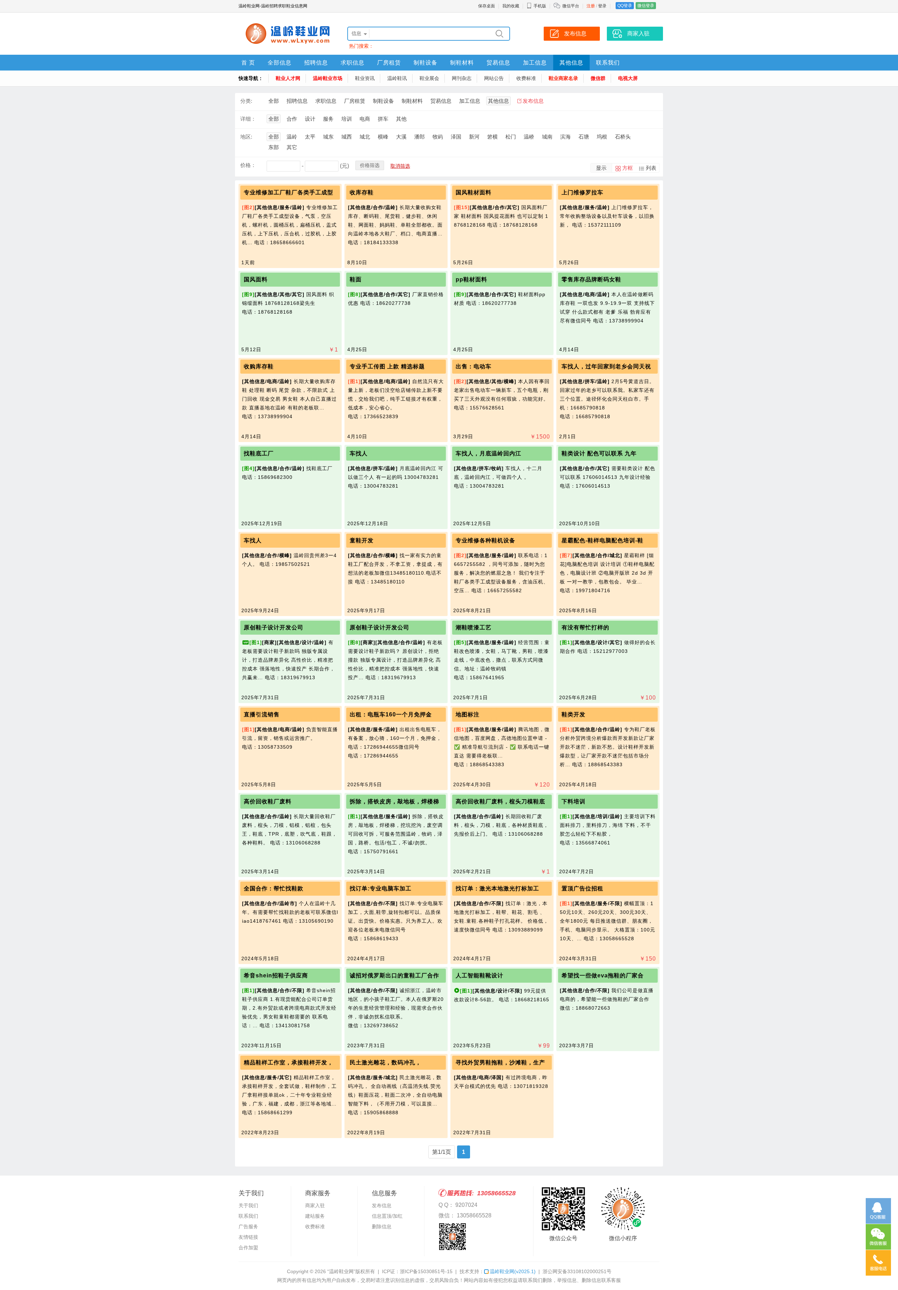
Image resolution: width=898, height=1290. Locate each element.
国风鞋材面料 (473, 192)
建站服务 (315, 1216)
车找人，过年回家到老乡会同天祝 (606, 366)
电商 (365, 119)
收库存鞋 (362, 192)
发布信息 (533, 101)
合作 (292, 119)
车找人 (359, 453)
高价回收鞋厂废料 (267, 801)
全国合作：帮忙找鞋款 (273, 888)
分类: (246, 101)
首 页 (248, 63)
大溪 (401, 137)
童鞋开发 (362, 540)
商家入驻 (315, 1205)
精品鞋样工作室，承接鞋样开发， (288, 1062)
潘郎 (419, 137)
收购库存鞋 (259, 366)
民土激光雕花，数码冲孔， (385, 1062)
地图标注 (468, 714)
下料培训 (573, 801)
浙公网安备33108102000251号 (577, 1271)
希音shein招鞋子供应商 (276, 975)
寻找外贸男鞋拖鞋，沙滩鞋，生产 (500, 1062)
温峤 (529, 137)
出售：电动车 (473, 366)
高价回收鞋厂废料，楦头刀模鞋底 (500, 801)
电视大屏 (628, 78)
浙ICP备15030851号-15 (426, 1271)
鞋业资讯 (365, 78)
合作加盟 (248, 1247)
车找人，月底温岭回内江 (488, 453)
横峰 (383, 137)
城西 (346, 137)
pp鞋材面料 (471, 279)
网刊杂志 (461, 78)
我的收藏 (510, 6)
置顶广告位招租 (582, 888)
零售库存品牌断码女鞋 (591, 279)
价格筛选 (370, 165)
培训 (346, 119)
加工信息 (535, 63)
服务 (328, 119)
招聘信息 (316, 63)
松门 (510, 137)
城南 (547, 137)
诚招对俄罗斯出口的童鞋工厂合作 (394, 975)
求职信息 (352, 63)
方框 (627, 168)
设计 (310, 119)
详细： (248, 119)
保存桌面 (486, 6)
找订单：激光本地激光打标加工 (497, 888)
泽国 (456, 137)
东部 (273, 147)
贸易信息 (498, 63)
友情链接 (248, 1237)
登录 (602, 6)
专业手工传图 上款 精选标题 (387, 366)
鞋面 (356, 279)
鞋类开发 (573, 714)
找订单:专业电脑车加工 (380, 888)
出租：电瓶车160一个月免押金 (391, 714)
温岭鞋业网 (513, 1271)
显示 (601, 168)
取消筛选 (400, 166)
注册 (591, 6)
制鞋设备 (425, 63)
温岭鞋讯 (397, 78)
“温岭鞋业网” (341, 1271)
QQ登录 (624, 5)
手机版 (540, 6)
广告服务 (248, 1226)
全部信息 (279, 63)
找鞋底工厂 (259, 453)
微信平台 (570, 6)
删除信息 (381, 1226)
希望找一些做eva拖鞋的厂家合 (603, 975)
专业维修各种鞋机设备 (485, 540)
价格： (248, 165)
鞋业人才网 (288, 78)
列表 (651, 168)
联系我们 (608, 63)
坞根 (602, 137)
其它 (292, 147)
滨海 (565, 137)
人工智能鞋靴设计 (479, 975)
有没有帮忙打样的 (585, 627)
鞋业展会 (429, 78)
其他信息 (571, 63)
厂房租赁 (389, 63)
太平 (310, 137)
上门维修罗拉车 (582, 192)
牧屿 (438, 137)
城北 (365, 137)
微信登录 (645, 5)
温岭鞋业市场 (327, 78)
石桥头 (623, 137)
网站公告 (494, 78)
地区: (246, 137)
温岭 (292, 137)
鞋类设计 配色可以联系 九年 (599, 453)
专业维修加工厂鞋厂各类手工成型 (288, 192)
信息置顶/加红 (387, 1216)
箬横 (492, 137)
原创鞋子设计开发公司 (273, 627)
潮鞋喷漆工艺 (473, 627)
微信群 (598, 78)
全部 (273, 101)
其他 (401, 119)
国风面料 (256, 279)
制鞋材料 (462, 63)
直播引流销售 (262, 714)
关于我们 (248, 1205)
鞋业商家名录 (563, 78)
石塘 (583, 137)
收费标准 (526, 78)
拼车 (383, 119)
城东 (328, 137)
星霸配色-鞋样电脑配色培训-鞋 (602, 540)
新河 (474, 137)
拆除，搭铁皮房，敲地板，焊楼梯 (394, 801)
